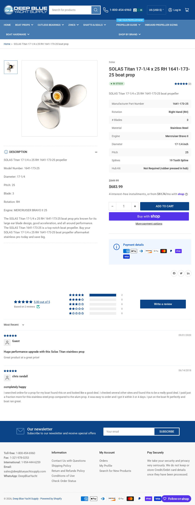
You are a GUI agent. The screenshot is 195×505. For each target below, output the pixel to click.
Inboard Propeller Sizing (161, 24)
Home (7, 24)
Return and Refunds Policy (68, 471)
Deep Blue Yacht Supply (25, 498)
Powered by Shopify (51, 498)
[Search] (96, 10)
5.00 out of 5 (42, 302)
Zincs (71, 24)
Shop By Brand (128, 34)
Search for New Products (115, 471)
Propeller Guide (128, 23)
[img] (10, 335)
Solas (112, 62)
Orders (103, 460)
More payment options (149, 223)
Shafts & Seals (93, 24)
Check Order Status (64, 481)
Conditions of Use (63, 476)
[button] (76, 295)
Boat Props (22, 24)
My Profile (105, 465)
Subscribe (166, 431)
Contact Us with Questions (69, 460)
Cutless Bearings (49, 24)
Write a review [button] (163, 304)
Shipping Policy (61, 465)
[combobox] (75, 10)
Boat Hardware (16, 34)
